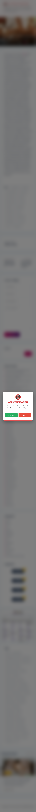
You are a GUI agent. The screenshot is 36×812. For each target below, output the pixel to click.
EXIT (24, 415)
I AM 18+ (11, 415)
